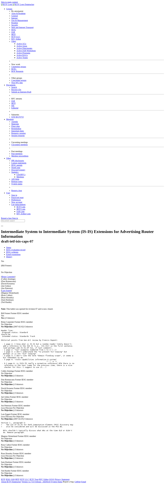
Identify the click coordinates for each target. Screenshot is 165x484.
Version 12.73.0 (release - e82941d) (36, 482)
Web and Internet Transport (22, 27)
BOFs (13, 69)
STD (13, 117)
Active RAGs (22, 55)
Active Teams (22, 58)
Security (14, 25)
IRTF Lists (20, 209)
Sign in (14, 195)
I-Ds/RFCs (20, 174)
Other (13, 41)
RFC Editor (16, 39)
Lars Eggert (6, 290)
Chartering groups (18, 67)
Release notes (16, 181)
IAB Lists (20, 211)
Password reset (17, 197)
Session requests (18, 135)
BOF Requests (17, 71)
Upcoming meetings (19, 145)
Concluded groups (18, 80)
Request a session (18, 133)
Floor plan (15, 126)
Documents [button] (10, 85)
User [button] (8, 193)
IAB (13, 32)
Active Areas (21, 46)
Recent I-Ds (16, 90)
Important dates (17, 131)
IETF (3, 479)
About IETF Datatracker (11, 482)
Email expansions (13, 254)
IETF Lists (20, 207)
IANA (51, 479)
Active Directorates (24, 48)
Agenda (14, 122)
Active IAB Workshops (26, 51)
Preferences (16, 200)
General (14, 16)
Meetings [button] (10, 119)
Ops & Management (19, 20)
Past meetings (16, 154)
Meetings (20, 177)
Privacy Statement (62, 479)
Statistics (14, 172)
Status (8, 247)
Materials (15, 124)
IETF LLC (15, 37)
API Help (15, 179)
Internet (14, 18)
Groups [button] (9, 9)
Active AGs (21, 44)
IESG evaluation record (15, 250)
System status (16, 184)
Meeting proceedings (19, 156)
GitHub (78, 482)
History (9, 257)
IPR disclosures (17, 161)
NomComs (15, 167)
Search (14, 87)
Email (83, 482)
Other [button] (8, 158)
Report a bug (16, 190)
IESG (13, 30)
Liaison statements (18, 163)
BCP (18, 117)
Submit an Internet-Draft (21, 92)
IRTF (13, 34)
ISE (12, 106)
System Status (56, 482)
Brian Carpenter (8, 277)
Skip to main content (9, 2)
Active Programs (23, 53)
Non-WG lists (17, 83)
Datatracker (29, 4)
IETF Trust (34, 479)
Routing (14, 23)
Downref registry (18, 170)
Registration (16, 129)
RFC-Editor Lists (23, 214)
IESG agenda (16, 165)
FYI (22, 117)
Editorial (14, 108)
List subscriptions (18, 204)
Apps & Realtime (18, 13)
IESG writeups (12, 252)
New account (16, 202)
